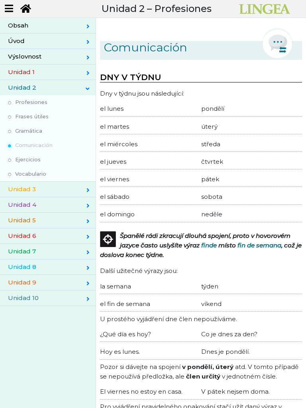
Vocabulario (30, 174)
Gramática (28, 131)
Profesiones (31, 102)
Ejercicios (28, 159)
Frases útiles (32, 116)
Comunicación (34, 145)
